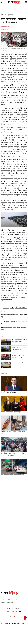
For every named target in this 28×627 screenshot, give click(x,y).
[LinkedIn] (18, 616)
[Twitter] (11, 616)
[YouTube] (14, 616)
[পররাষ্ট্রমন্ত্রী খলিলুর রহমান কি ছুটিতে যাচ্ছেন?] (14, 405)
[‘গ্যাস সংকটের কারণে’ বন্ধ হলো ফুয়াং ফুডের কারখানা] (14, 342)
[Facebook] (7, 616)
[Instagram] (21, 616)
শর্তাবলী (17, 600)
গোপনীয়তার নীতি (11, 600)
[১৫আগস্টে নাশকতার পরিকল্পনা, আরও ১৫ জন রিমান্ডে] (14, 365)
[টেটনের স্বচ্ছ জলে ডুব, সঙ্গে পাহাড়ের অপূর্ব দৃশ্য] (14, 349)
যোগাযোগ (3, 600)
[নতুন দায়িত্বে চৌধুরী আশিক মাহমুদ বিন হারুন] (14, 385)
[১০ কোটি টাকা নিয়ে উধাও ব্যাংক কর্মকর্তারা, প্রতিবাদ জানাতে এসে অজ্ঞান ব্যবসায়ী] (14, 447)
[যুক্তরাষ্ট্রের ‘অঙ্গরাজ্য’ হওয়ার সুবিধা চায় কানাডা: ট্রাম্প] (14, 357)
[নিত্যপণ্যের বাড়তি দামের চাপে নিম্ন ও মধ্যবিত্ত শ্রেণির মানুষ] (14, 317)
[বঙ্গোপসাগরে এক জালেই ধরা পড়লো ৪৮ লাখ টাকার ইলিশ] (14, 323)
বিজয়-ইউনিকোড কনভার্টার (7, 602)
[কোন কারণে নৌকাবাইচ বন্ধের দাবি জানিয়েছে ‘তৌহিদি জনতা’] (14, 426)
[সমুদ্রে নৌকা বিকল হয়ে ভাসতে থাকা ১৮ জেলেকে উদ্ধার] (14, 330)
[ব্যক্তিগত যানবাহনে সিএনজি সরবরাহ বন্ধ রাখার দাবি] (14, 468)
